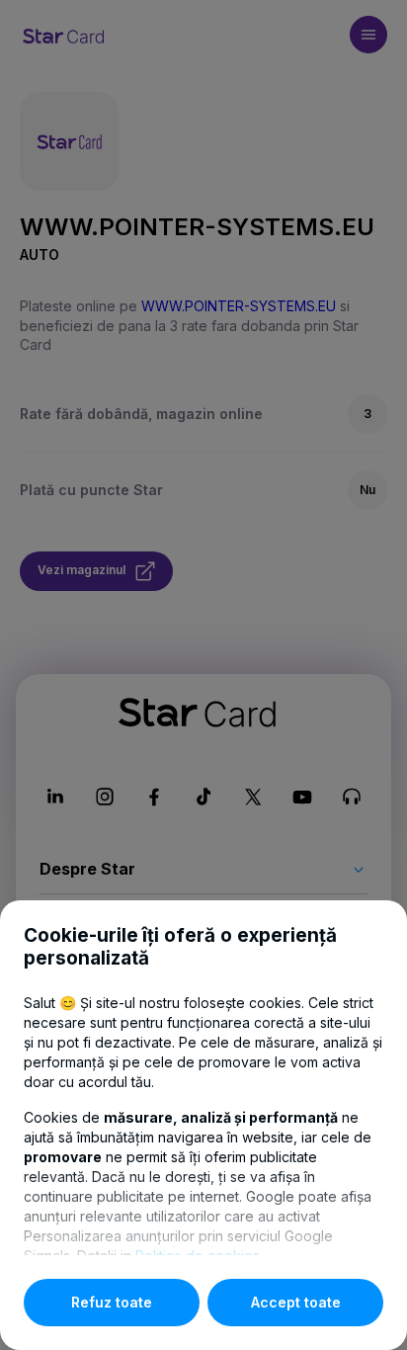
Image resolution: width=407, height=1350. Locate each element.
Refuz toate (111, 1302)
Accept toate (296, 1302)
